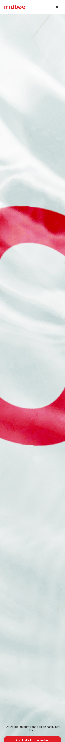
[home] (14, 7)
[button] (57, 7)
